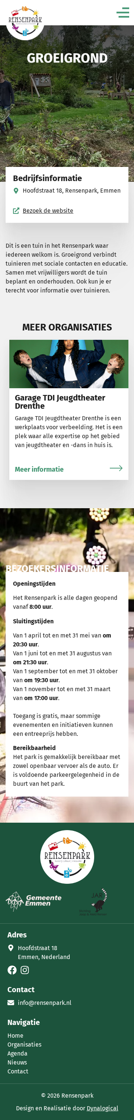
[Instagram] (24, 970)
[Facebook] (12, 970)
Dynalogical (102, 1108)
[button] (122, 13)
